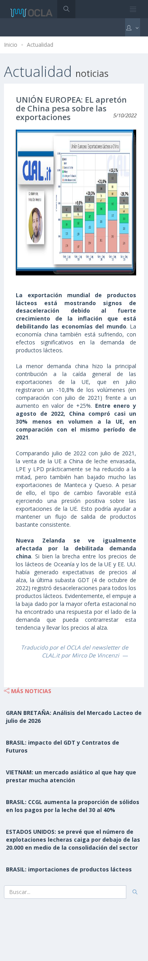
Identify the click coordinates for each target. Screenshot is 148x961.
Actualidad (40, 44)
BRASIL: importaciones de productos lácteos (69, 869)
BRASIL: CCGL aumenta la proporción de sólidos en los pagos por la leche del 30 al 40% (72, 806)
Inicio (10, 44)
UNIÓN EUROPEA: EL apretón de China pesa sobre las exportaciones (71, 108)
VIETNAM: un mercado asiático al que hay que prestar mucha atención (71, 776)
